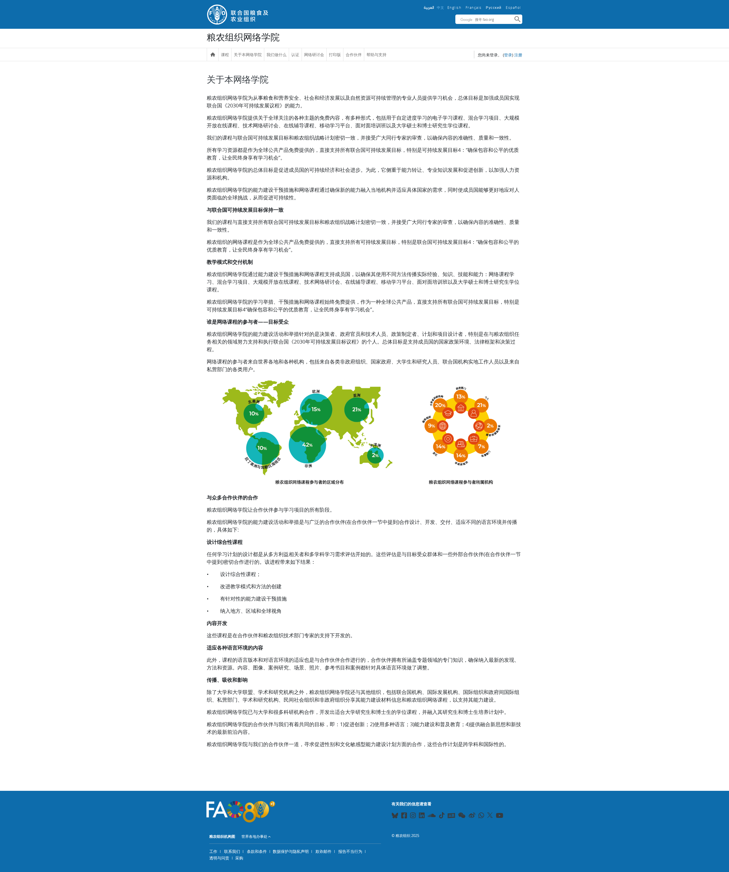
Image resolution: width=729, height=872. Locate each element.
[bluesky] (395, 816)
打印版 (335, 54)
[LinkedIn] (422, 816)
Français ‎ (474, 7)
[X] (490, 815)
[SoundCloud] (432, 816)
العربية (429, 7)
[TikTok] (442, 815)
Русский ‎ (494, 8)
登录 (508, 55)
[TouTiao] (451, 815)
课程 (225, 54)
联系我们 (232, 851)
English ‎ (455, 7)
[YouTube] (499, 816)
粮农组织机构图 (222, 836)
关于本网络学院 (248, 54)
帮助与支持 (376, 54)
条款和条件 (257, 851)
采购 (239, 858)
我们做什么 (276, 54)
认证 (295, 54)
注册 (518, 55)
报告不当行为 (350, 851)
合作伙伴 (354, 54)
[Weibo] (472, 816)
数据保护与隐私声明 (291, 851)
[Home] (212, 54)
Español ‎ (514, 7)
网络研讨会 (314, 54)
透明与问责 (219, 858)
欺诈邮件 (323, 851)
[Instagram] (413, 816)
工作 (213, 851)
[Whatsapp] (481, 816)
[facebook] (404, 816)
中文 (441, 7)
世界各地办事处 (254, 836)
